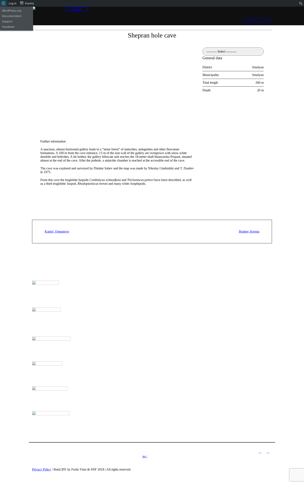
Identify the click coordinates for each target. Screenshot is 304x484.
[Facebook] (268, 451)
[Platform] (246, 20)
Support (7, 21)
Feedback (8, 26)
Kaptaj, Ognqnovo (57, 231)
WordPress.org (11, 10)
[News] (251, 20)
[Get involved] (265, 20)
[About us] (259, 20)
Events (29, 3)
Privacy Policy (41, 469)
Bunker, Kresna (249, 231)
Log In (13, 3)
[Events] (254, 20)
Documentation (12, 16)
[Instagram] (260, 451)
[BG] (270, 20)
